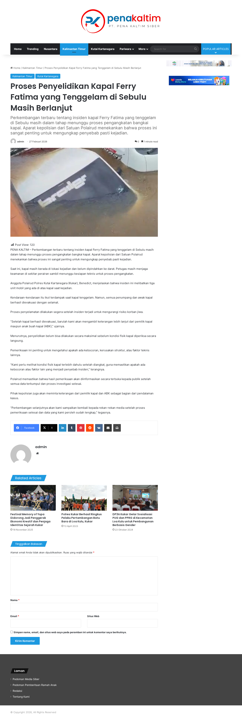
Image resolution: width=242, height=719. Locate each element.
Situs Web (93, 616)
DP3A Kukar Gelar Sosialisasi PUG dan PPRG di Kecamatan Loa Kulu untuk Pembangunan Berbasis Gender (133, 519)
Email (14, 616)
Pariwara (125, 48)
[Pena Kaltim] (121, 22)
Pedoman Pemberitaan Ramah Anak (35, 684)
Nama (14, 600)
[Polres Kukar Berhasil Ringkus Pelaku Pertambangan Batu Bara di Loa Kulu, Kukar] (84, 497)
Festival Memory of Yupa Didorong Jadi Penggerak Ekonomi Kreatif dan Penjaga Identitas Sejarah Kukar (30, 519)
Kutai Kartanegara (102, 48)
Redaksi (17, 690)
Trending (33, 48)
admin (20, 141)
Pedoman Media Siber (26, 679)
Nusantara (50, 48)
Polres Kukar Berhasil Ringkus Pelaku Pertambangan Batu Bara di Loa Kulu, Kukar (81, 517)
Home (18, 48)
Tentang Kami (21, 696)
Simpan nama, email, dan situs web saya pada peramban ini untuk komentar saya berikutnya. (70, 632)
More (142, 48)
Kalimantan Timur (74, 48)
